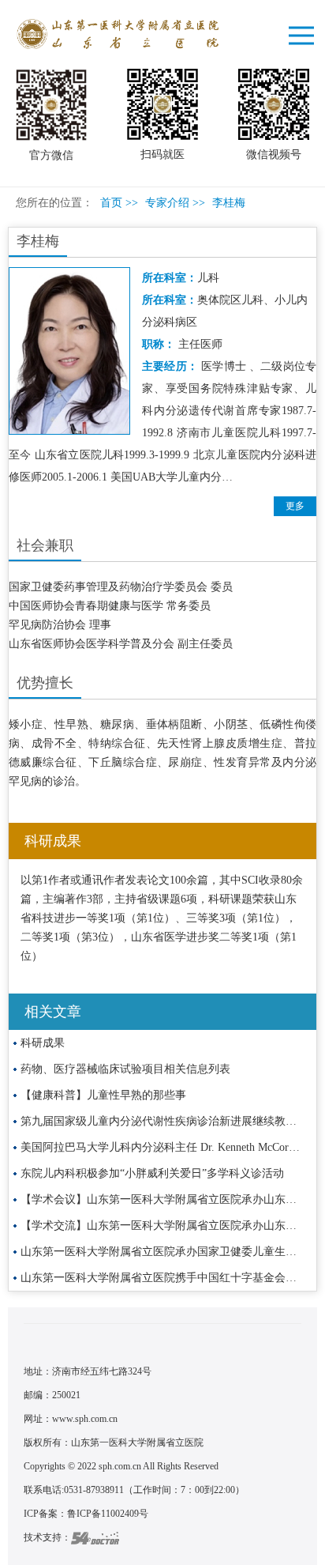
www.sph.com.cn (85, 1418)
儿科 (208, 278)
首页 (111, 203)
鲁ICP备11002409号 (107, 1513)
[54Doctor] (95, 1537)
